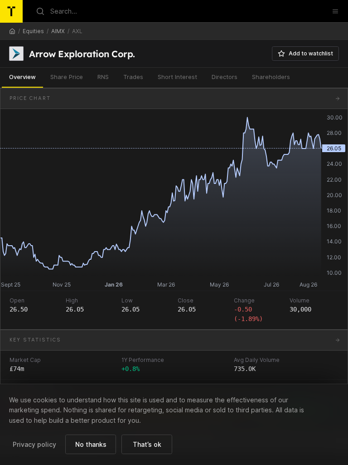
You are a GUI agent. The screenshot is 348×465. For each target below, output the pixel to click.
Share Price (66, 76)
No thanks (90, 444)
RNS (103, 76)
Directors (224, 76)
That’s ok (147, 444)
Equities (33, 31)
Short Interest (177, 76)
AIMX (58, 31)
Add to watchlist (311, 53)
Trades (133, 76)
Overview (22, 76)
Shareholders (271, 76)
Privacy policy (34, 444)
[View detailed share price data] (337, 98)
